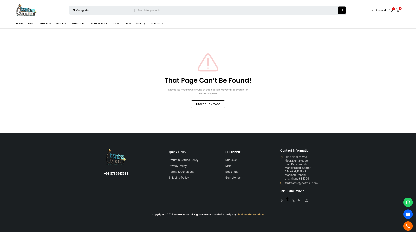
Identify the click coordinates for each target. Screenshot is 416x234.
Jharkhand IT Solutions (250, 214)
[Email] (408, 214)
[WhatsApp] (408, 202)
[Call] (408, 226)
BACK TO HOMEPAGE (208, 104)
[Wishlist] (391, 10)
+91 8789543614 (116, 174)
